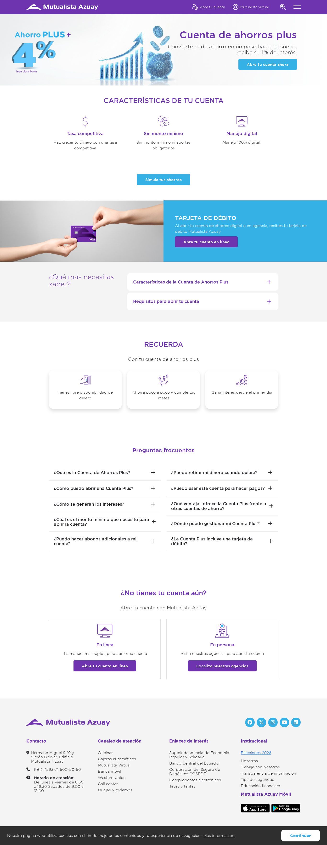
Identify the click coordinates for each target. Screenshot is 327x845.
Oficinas (105, 753)
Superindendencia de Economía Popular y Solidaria (199, 755)
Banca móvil (109, 771)
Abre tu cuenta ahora (267, 64)
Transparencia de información (268, 773)
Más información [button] (218, 836)
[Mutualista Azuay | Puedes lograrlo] (62, 7)
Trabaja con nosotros (260, 767)
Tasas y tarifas (182, 786)
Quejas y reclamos (115, 790)
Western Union (112, 778)
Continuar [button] (300, 836)
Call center (108, 784)
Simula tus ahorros (163, 179)
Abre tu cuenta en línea (206, 242)
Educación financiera (260, 786)
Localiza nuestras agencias (222, 666)
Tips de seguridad (258, 779)
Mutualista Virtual (114, 765)
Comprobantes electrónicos (195, 780)
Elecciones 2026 (256, 753)
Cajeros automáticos (117, 759)
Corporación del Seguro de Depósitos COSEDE (194, 771)
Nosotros (249, 761)
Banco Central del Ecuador (194, 763)
